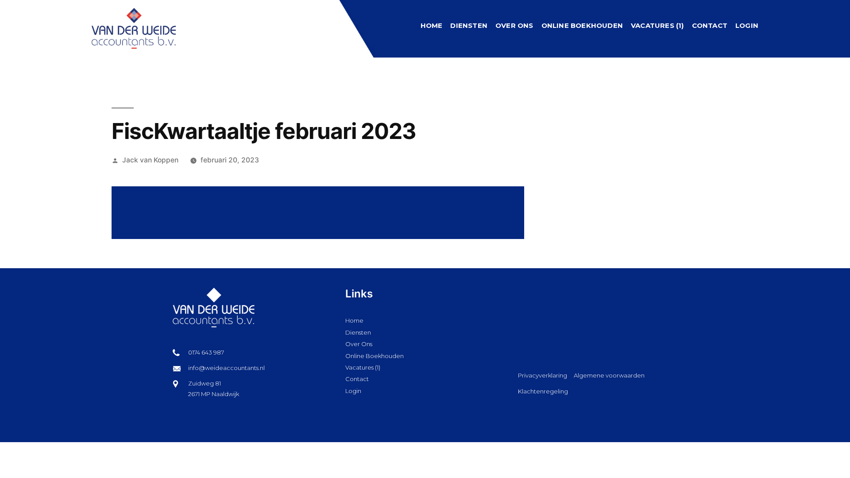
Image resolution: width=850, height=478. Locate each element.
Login (746, 25)
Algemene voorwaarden (609, 375)
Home (432, 25)
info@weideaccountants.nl (226, 367)
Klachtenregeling (543, 391)
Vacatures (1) (657, 25)
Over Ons (514, 25)
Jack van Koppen (150, 160)
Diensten (468, 25)
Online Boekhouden (582, 25)
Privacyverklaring (542, 375)
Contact (709, 25)
